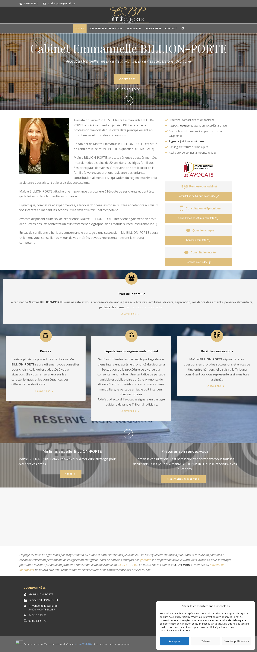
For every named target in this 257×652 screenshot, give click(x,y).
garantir (145, 560)
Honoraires (153, 28)
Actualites (133, 28)
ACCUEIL (80, 28)
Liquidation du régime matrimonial (131, 351)
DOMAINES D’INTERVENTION (105, 28)
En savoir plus (128, 313)
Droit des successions (217, 351)
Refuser (206, 641)
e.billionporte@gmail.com (62, 3)
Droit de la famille (131, 294)
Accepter (174, 641)
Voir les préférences (236, 641)
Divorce (45, 351)
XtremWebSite (84, 644)
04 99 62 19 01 (32, 3)
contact (171, 28)
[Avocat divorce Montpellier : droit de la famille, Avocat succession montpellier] (128, 15)
